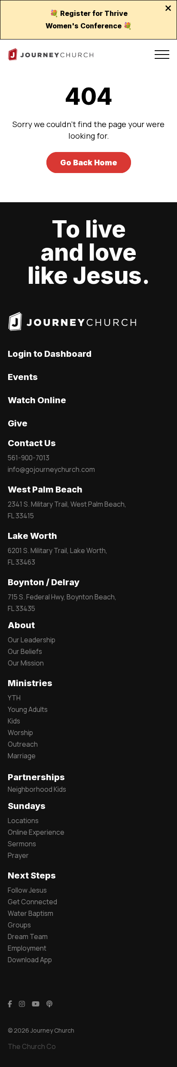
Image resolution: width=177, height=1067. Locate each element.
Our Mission (26, 663)
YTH (14, 697)
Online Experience (36, 832)
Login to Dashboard (50, 354)
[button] (162, 54)
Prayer (18, 855)
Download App (30, 959)
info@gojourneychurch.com (51, 469)
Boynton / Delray (43, 582)
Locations (23, 820)
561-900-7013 (28, 457)
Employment (27, 948)
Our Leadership (31, 639)
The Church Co (32, 1046)
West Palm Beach (45, 489)
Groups (19, 925)
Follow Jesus (27, 890)
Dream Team (28, 936)
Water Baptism (30, 913)
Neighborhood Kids (37, 789)
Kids (14, 721)
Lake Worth (32, 536)
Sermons (22, 843)
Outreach (23, 744)
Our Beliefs (25, 651)
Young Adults (28, 709)
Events (23, 377)
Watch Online (37, 400)
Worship (20, 732)
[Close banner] (168, 9)
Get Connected (32, 901)
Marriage (22, 755)
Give (17, 423)
